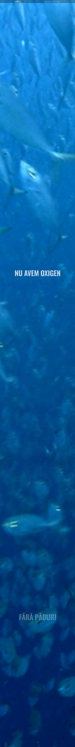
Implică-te (58, 1)
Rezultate (53, 1)
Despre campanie (47, 1)
